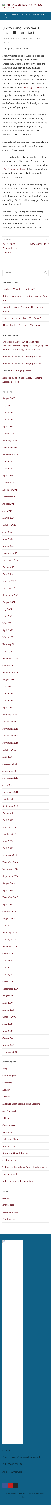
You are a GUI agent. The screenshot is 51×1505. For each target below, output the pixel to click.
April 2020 (7, 707)
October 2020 (9, 665)
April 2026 (7, 426)
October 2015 (9, 834)
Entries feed (8, 1204)
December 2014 (10, 862)
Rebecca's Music (10, 1139)
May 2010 (7, 1002)
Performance (8, 1124)
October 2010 (9, 981)
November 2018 (10, 742)
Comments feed (10, 1211)
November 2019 (10, 728)
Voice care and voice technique (17, 1181)
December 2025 (10, 447)
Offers (5, 1118)
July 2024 (7, 510)
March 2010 (8, 1009)
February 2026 (9, 440)
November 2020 (10, 658)
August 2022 (8, 567)
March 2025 (8, 482)
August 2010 (8, 995)
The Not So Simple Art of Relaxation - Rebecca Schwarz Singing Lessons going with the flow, (25, 345)
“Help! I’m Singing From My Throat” (21, 318)
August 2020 (8, 679)
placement (7, 1132)
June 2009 (7, 1023)
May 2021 (7, 623)
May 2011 (7, 967)
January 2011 (9, 974)
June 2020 (7, 693)
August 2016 (8, 813)
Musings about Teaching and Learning (21, 1103)
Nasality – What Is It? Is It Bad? (18, 289)
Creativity (7, 1082)
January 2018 (9, 770)
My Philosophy (10, 1110)
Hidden (6, 1096)
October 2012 (9, 911)
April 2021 (7, 630)
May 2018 (7, 756)
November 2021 (10, 588)
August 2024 (8, 503)
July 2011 (7, 960)
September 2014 (10, 876)
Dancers (6, 1089)
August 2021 (8, 602)
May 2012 (7, 925)
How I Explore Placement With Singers (22, 325)
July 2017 (7, 784)
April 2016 (7, 820)
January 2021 (9, 651)
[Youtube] (10, 1485)
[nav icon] (47, 6)
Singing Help (9, 1146)
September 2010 (10, 988)
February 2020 (9, 714)
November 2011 (10, 946)
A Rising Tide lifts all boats (28, 349)
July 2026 (7, 405)
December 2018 (10, 735)
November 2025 (10, 454)
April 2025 (7, 475)
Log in (5, 1197)
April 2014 (7, 890)
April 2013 (7, 904)
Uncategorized (9, 1174)
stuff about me (9, 1160)
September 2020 (10, 672)
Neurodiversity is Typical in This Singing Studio (22, 309)
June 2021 (7, 616)
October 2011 (9, 953)
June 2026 (7, 412)
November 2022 (10, 560)
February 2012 (9, 932)
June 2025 (7, 461)
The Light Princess (33, 87)
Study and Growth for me (15, 1153)
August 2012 (8, 918)
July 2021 (7, 609)
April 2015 (7, 848)
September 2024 (10, 496)
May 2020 (7, 700)
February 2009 (9, 1052)
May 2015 (7, 841)
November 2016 (10, 792)
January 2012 (9, 939)
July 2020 (7, 686)
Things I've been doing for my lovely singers (24, 1167)
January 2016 (9, 827)
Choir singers (9, 1075)
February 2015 (9, 855)
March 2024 (8, 517)
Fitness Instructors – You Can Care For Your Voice (25, 298)
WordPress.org (9, 1219)
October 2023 (9, 524)
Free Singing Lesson (31, 356)
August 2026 (8, 398)
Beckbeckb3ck (11, 39)
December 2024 (10, 489)
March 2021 (8, 637)
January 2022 (9, 581)
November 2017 (10, 777)
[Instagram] (15, 1485)
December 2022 (10, 553)
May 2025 (7, 468)
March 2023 (8, 546)
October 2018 (9, 749)
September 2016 (10, 806)
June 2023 (7, 532)
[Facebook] (5, 1485)
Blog (6, 42)
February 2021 (9, 644)
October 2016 (9, 799)
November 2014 (10, 869)
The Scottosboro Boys (14, 169)
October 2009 (9, 1016)
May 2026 (7, 419)
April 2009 (7, 1037)
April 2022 (7, 574)
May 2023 (7, 539)
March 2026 (8, 433)
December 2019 (10, 721)
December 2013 (10, 897)
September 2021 (10, 595)
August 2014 (8, 883)
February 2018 (9, 763)
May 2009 (7, 1031)
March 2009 (8, 1045)
